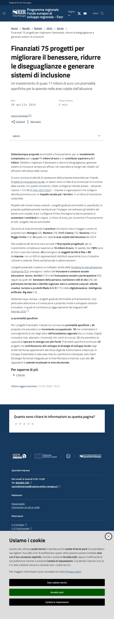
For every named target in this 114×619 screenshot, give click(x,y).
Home (14, 28)
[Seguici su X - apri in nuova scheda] (78, 13)
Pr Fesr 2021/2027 (41, 190)
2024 (49, 28)
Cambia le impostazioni (57, 602)
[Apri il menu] (4, 13)
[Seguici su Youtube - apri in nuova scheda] (84, 13)
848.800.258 (22, 482)
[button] (102, 13)
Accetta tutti (57, 592)
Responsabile (18, 504)
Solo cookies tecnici (57, 582)
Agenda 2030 (18, 311)
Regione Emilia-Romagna (20, 2)
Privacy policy (73, 572)
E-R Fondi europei (20, 528)
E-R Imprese (18, 524)
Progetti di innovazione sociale (28, 182)
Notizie (38, 28)
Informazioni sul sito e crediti (26, 507)
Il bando (20, 375)
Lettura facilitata (19, 116)
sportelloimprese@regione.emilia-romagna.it (35, 486)
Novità (26, 28)
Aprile (60, 28)
